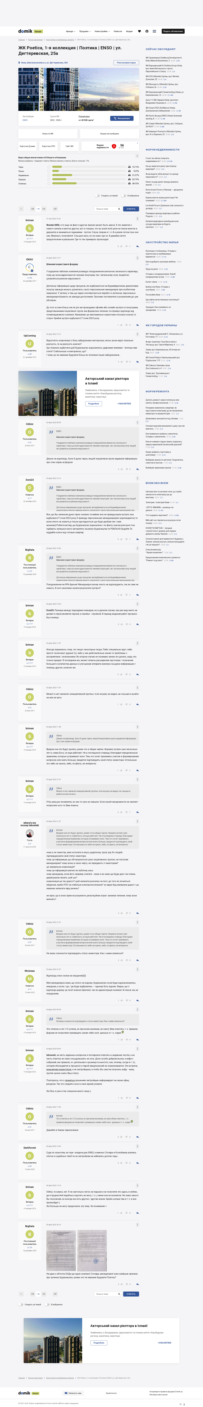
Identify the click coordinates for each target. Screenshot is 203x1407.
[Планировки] (110, 146)
